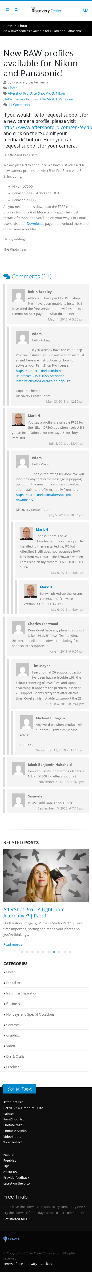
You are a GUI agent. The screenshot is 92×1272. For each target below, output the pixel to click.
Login (85, 9)
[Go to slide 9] (65, 952)
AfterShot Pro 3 (42, 93)
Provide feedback (16, 1177)
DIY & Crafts (15, 1056)
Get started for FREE (18, 1219)
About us (10, 1172)
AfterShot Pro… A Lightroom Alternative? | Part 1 (34, 912)
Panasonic (66, 99)
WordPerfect (12, 1142)
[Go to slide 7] (54, 952)
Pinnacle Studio (15, 1131)
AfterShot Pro (18, 93)
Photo (12, 87)
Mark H (42, 529)
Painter (8, 1114)
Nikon (60, 93)
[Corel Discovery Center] (46, 9)
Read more (12, 944)
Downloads (35, 223)
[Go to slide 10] (70, 952)
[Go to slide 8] (59, 952)
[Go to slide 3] (32, 952)
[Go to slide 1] (22, 952)
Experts (9, 1154)
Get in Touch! (20, 1089)
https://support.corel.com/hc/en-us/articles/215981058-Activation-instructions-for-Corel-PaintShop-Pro (43, 376)
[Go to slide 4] (38, 952)
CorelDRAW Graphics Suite (23, 1108)
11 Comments (19, 104)
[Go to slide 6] (49, 952)
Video (10, 1045)
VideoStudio (12, 1136)
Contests (12, 1024)
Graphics (13, 1035)
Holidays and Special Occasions (30, 1014)
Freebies (12, 1067)
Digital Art (14, 982)
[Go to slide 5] (43, 952)
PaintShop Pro (13, 1119)
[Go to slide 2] (27, 952)
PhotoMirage (12, 1125)
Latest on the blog (16, 1183)
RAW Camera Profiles (21, 99)
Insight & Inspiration (21, 993)
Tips (6, 1166)
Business (13, 1003)
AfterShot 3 (48, 99)
